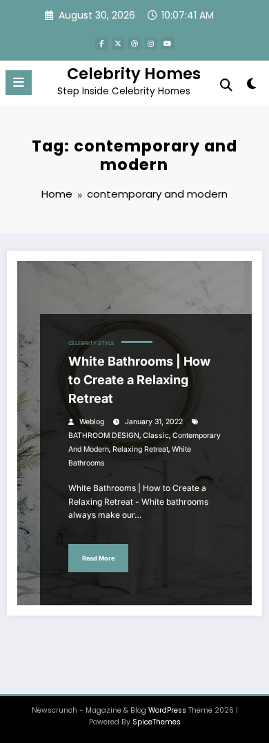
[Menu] (19, 82)
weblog (91, 421)
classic (156, 435)
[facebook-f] (101, 43)
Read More (98, 558)
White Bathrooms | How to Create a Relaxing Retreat (139, 380)
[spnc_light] (251, 86)
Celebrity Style (91, 343)
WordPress (167, 710)
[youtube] (167, 43)
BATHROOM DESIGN (103, 435)
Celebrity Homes (134, 74)
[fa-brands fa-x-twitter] (118, 43)
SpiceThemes (156, 722)
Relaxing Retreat (140, 449)
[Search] (226, 85)
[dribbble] (134, 43)
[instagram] (151, 43)
